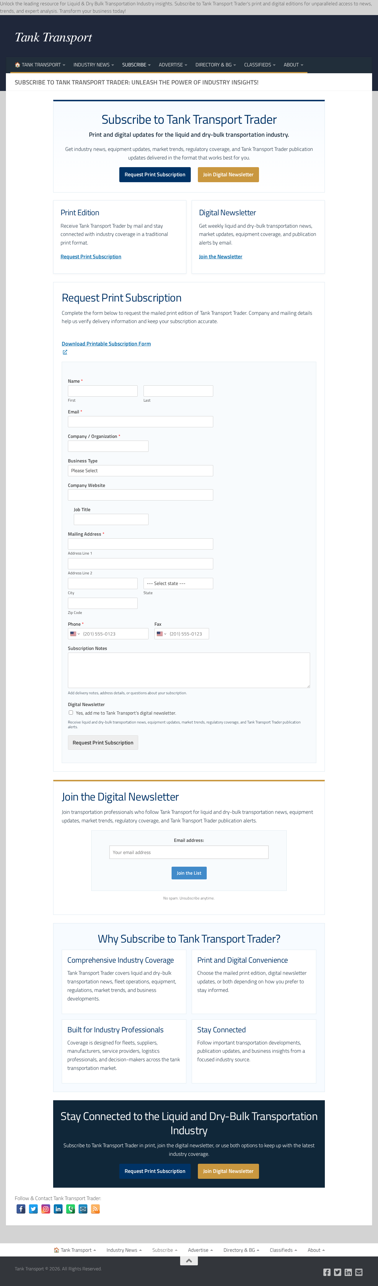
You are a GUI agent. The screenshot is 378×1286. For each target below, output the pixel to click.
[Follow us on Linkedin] (348, 1272)
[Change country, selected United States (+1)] (74, 633)
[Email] (83, 1209)
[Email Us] (359, 1272)
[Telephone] (70, 1209)
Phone (76, 624)
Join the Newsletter (220, 256)
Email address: (189, 840)
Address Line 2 (80, 573)
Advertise (171, 65)
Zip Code (75, 612)
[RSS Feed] (95, 1209)
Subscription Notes (87, 648)
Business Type (82, 461)
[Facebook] (21, 1209)
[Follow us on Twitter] (338, 1272)
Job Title (82, 509)
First (72, 400)
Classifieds (257, 65)
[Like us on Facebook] (327, 1272)
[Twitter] (33, 1209)
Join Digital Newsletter (228, 174)
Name (75, 381)
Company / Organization (94, 436)
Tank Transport (53, 36)
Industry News (92, 65)
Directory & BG (213, 65)
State (148, 592)
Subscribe (134, 65)
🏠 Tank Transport (37, 65)
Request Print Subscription (155, 174)
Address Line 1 (80, 553)
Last (147, 400)
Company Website (86, 485)
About (291, 65)
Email (75, 412)
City (71, 592)
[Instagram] (45, 1209)
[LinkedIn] (58, 1209)
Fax (157, 624)
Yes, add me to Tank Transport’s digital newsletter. (126, 712)
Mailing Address (86, 534)
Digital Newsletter (86, 704)
